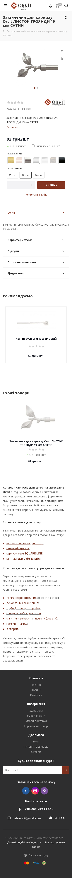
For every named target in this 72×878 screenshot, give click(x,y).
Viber (44, 790)
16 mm (38, 175)
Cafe (27, 558)
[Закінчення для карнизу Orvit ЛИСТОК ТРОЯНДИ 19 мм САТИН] (36, 67)
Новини (36, 690)
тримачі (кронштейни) (21, 597)
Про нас (36, 685)
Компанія (36, 678)
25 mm (12, 175)
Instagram (35, 790)
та (32, 558)
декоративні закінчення (22, 603)
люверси (12, 629)
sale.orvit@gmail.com (27, 818)
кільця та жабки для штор (23, 613)
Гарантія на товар (36, 726)
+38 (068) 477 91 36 (38, 809)
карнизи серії (15, 553)
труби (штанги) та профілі (23, 608)
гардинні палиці (16, 623)
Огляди (36, 752)
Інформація (36, 704)
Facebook (26, 790)
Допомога (36, 710)
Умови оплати (36, 715)
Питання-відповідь (36, 746)
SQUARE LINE (33, 553)
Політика (36, 695)
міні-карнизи (15, 558)
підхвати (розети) (45, 618)
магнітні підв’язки (17, 618)
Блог (36, 741)
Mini (37, 558)
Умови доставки (36, 721)
